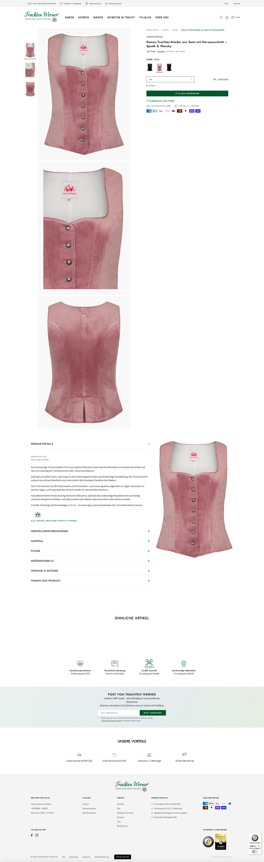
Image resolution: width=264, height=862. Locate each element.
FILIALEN (145, 17)
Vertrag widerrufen (122, 857)
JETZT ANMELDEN (153, 712)
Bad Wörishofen (89, 813)
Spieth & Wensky (154, 36)
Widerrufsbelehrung (102, 857)
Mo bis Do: (35, 813)
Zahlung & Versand (125, 813)
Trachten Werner (152, 30)
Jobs (119, 821)
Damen (69, 17)
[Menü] (259, 834)
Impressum (86, 857)
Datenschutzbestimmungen (111, 721)
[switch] (255, 851)
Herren (83, 17)
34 (150, 79)
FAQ (226, 3)
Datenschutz (73, 857)
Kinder (98, 17)
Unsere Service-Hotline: (41, 804)
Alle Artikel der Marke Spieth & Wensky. (54, 520)
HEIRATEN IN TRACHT (121, 17)
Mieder (175, 30)
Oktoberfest (122, 826)
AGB (63, 857)
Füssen (85, 804)
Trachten (166, 30)
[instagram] (36, 835)
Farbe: (153, 59)
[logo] (41, 16)
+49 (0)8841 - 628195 (39, 808)
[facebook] (32, 835)
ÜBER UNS (162, 17)
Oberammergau (89, 808)
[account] (227, 17)
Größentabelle (223, 79)
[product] (84, 229)
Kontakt (237, 3)
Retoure (120, 817)
